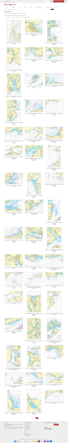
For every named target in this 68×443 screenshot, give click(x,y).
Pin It (54, 9)
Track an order (27, 424)
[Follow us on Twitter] (47, 429)
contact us (18, 17)
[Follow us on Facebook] (45, 429)
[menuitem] (6, 7)
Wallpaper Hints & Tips (28, 426)
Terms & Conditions (27, 435)
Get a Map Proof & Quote (58, 1)
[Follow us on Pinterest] (49, 429)
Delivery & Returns (27, 429)
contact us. (24, 15)
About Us (26, 430)
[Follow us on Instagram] (51, 429)
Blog (25, 431)
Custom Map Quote (27, 425)
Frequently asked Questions (29, 434)
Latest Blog (6, 422)
